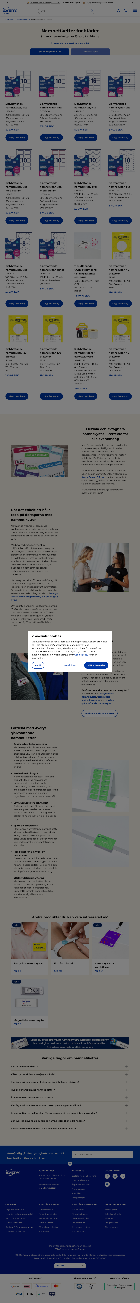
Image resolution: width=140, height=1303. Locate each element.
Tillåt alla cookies (96, 665)
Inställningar (70, 665)
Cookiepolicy (81, 654)
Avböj (38, 665)
